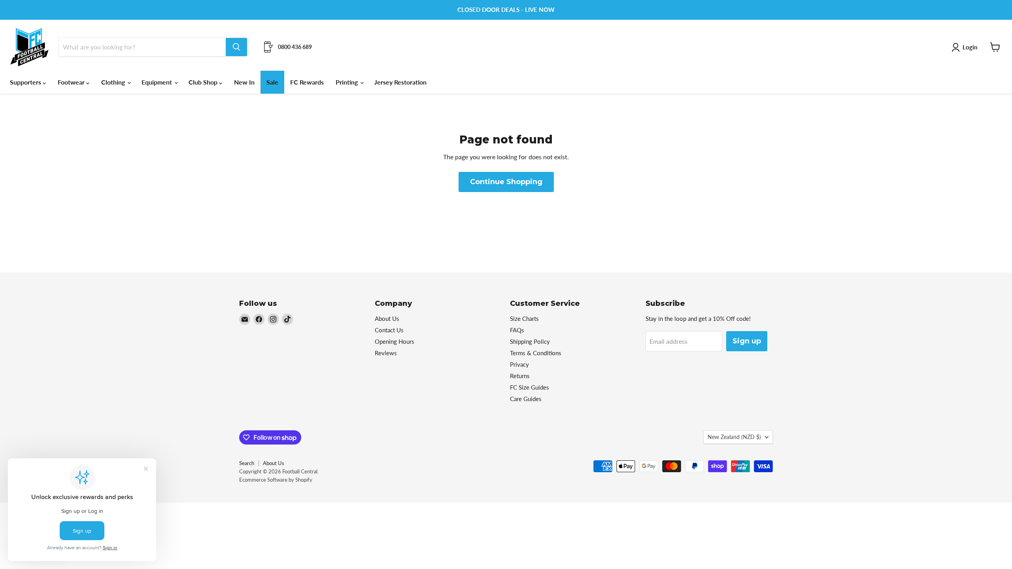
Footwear (72, 82)
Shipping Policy (530, 341)
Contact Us (389, 329)
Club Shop (204, 82)
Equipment (158, 82)
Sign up (747, 341)
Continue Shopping (506, 181)
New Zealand (734, 436)
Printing (347, 82)
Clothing (113, 82)
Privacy (519, 364)
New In (244, 82)
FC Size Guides (529, 387)
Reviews (386, 352)
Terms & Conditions (535, 352)
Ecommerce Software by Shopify (275, 480)
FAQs (517, 329)
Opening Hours (394, 341)
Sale (272, 82)
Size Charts (524, 318)
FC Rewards (307, 82)
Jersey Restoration (400, 82)
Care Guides (526, 398)
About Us (387, 318)
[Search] (236, 47)
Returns (520, 375)
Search (246, 463)
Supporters (26, 82)
